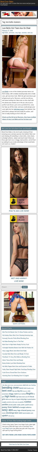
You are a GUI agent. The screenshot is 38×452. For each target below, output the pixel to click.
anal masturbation (18, 385)
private (11, 404)
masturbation (31, 399)
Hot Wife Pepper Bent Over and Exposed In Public (17, 366)
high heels (5, 32)
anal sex (25, 385)
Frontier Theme (32, 450)
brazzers (25, 391)
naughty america (7, 402)
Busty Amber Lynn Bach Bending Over (13, 363)
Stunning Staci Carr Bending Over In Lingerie (15, 375)
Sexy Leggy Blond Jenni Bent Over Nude (14, 350)
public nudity (16, 404)
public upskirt (25, 404)
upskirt (5, 415)
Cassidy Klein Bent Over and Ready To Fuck (15, 354)
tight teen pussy (19, 109)
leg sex (14, 399)
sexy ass (7, 409)
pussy (31, 404)
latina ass (8, 399)
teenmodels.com (28, 413)
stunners (24, 32)
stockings (10, 413)
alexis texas (10, 385)
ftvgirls (29, 393)
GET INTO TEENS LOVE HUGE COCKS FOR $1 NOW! (19, 435)
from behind (22, 394)
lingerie (18, 399)
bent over (7, 390)
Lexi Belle (5, 91)
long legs (24, 399)
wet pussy (11, 416)
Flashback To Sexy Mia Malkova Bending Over (16, 357)
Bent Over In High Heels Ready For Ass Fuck (15, 344)
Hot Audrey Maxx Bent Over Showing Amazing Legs (17, 335)
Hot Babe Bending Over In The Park (13, 341)
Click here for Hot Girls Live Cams (19, 444)
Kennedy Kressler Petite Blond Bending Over (15, 338)
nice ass (14, 402)
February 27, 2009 (7, 30)
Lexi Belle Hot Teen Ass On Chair (16, 28)
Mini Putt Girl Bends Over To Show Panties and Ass (17, 332)
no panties (21, 402)
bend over (23, 388)
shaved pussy (26, 410)
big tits (19, 391)
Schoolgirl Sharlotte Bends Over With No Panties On (17, 347)
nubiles (27, 402)
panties (5, 404)
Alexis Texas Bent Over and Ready (12, 360)
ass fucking (32, 385)
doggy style (13, 394)
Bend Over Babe (6, 1)
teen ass (30, 32)
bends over (30, 388)
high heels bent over (22, 397)
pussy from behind (10, 407)
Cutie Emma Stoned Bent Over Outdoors (14, 372)
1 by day (4, 385)
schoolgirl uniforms (25, 407)
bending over (10, 387)
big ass (14, 391)
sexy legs (18, 32)
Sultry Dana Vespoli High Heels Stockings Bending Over (18, 369)
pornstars (11, 32)
